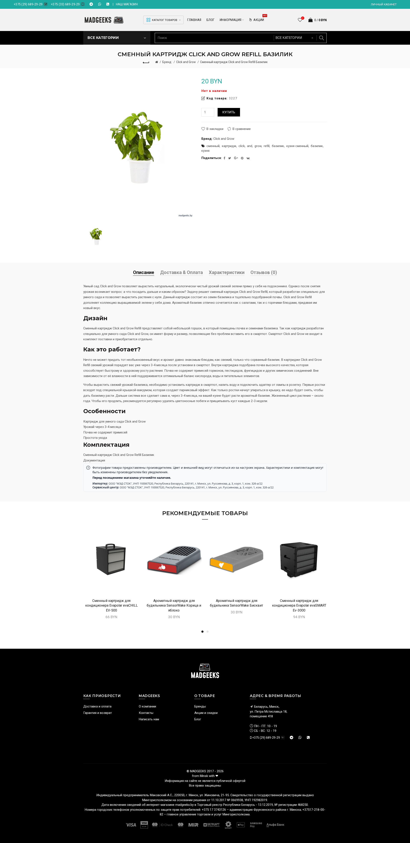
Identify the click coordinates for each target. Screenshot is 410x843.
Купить (228, 112)
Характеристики (227, 272)
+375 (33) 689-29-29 (65, 4)
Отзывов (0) (263, 272)
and (249, 146)
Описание (143, 272)
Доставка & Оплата (181, 272)
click (242, 146)
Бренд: (167, 62)
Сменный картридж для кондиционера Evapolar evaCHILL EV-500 (111, 605)
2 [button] (207, 632)
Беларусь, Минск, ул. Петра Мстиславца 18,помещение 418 (268, 711)
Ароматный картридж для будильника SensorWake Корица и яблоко (174, 605)
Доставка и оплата (97, 706)
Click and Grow (186, 62)
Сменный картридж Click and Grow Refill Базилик (234, 62)
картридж (229, 146)
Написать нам (149, 719)
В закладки (214, 129)
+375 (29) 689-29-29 (28, 4)
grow (258, 146)
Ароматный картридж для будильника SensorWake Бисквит (236, 603)
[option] (96, 236)
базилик (278, 146)
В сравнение (242, 129)
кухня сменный (297, 146)
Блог (197, 719)
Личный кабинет (384, 4)
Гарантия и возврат (97, 713)
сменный (213, 146)
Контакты (146, 713)
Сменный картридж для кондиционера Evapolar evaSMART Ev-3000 (299, 605)
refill (266, 146)
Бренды (200, 706)
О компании (147, 706)
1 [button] (202, 632)
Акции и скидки (206, 713)
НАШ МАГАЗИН (127, 4)
